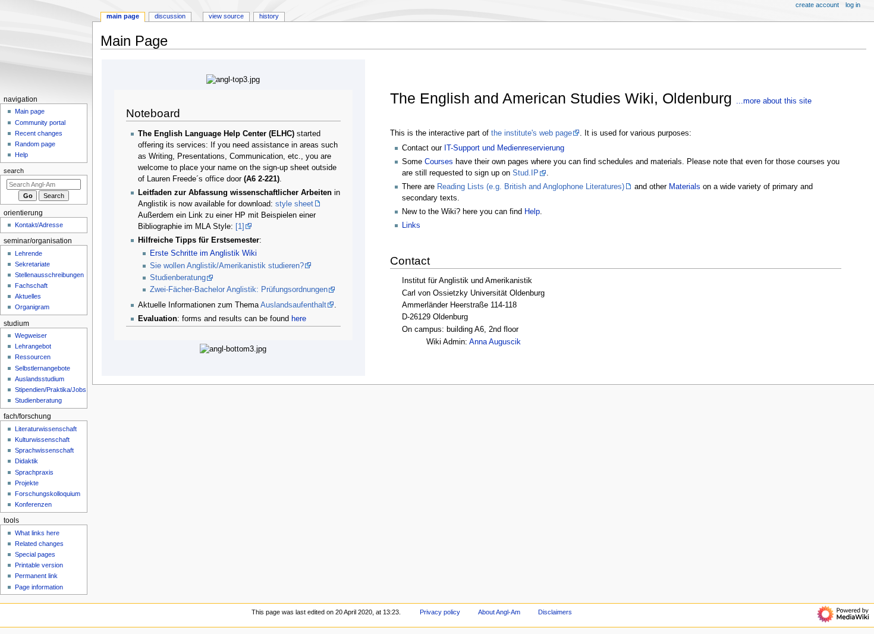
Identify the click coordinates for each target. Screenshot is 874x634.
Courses (439, 162)
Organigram (32, 306)
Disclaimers (555, 612)
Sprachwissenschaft (44, 450)
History (269, 16)
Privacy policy (440, 612)
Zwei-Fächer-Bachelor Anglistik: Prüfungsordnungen (239, 289)
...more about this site (774, 100)
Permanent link (36, 575)
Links (411, 225)
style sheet (294, 204)
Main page (30, 111)
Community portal (40, 122)
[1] (239, 226)
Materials (684, 187)
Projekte (27, 483)
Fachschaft (31, 285)
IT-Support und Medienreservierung (504, 148)
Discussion (170, 16)
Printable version (39, 565)
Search (14, 170)
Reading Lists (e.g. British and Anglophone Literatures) (530, 187)
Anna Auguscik (495, 342)
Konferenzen (33, 504)
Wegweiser (31, 335)
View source (226, 16)
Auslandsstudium (39, 378)
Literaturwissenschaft (46, 428)
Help (532, 212)
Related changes (39, 543)
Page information (39, 587)
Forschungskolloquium (47, 493)
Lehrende (28, 253)
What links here (37, 532)
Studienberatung (178, 278)
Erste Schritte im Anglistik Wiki (203, 253)
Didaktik (26, 460)
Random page (35, 143)
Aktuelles (28, 296)
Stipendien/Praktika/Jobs (50, 389)
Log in (852, 4)
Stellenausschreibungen (49, 274)
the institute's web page (531, 133)
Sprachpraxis (34, 472)
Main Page (122, 16)
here (298, 319)
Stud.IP (526, 173)
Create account (817, 4)
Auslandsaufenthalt (293, 305)
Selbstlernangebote (42, 368)
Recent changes (38, 133)
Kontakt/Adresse (39, 224)
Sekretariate (32, 264)
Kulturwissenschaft (42, 439)
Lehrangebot (33, 346)
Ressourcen (33, 356)
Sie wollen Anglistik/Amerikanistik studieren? (227, 266)
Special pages (35, 554)
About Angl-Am (499, 612)
